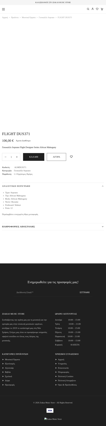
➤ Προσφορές (8, 385)
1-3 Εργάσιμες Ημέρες (23, 174)
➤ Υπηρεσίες (61, 364)
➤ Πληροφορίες (62, 372)
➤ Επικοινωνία (62, 368)
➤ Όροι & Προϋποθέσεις (66, 385)
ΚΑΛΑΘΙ (33, 157)
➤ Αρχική (59, 359)
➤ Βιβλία (6, 372)
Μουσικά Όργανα (28, 17)
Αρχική (5, 17)
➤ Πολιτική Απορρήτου (65, 380)
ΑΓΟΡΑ (56, 157)
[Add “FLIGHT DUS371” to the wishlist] (71, 157)
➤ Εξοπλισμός (8, 364)
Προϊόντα (14, 17)
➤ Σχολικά (7, 376)
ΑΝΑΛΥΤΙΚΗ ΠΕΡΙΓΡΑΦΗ (16, 186)
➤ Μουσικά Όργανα (11, 359)
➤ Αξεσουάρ (8, 368)
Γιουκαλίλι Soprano (46, 17)
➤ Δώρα (6, 380)
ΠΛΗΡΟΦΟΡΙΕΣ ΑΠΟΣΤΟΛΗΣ (18, 227)
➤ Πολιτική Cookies (64, 376)
